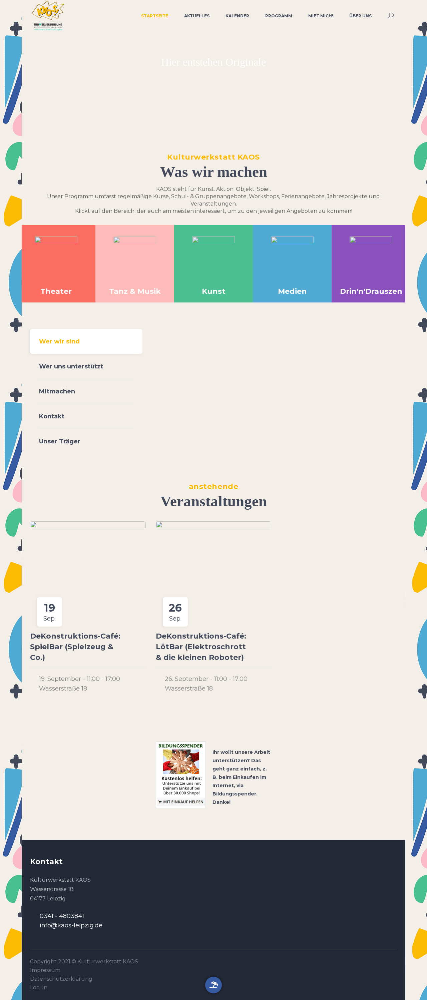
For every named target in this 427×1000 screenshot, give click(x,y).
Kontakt (51, 416)
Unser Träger (59, 441)
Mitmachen (57, 391)
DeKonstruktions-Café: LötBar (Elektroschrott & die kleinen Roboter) (201, 647)
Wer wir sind (59, 341)
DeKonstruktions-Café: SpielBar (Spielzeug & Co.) (75, 647)
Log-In (38, 987)
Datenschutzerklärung (61, 979)
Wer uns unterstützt (71, 366)
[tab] (86, 341)
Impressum (45, 970)
